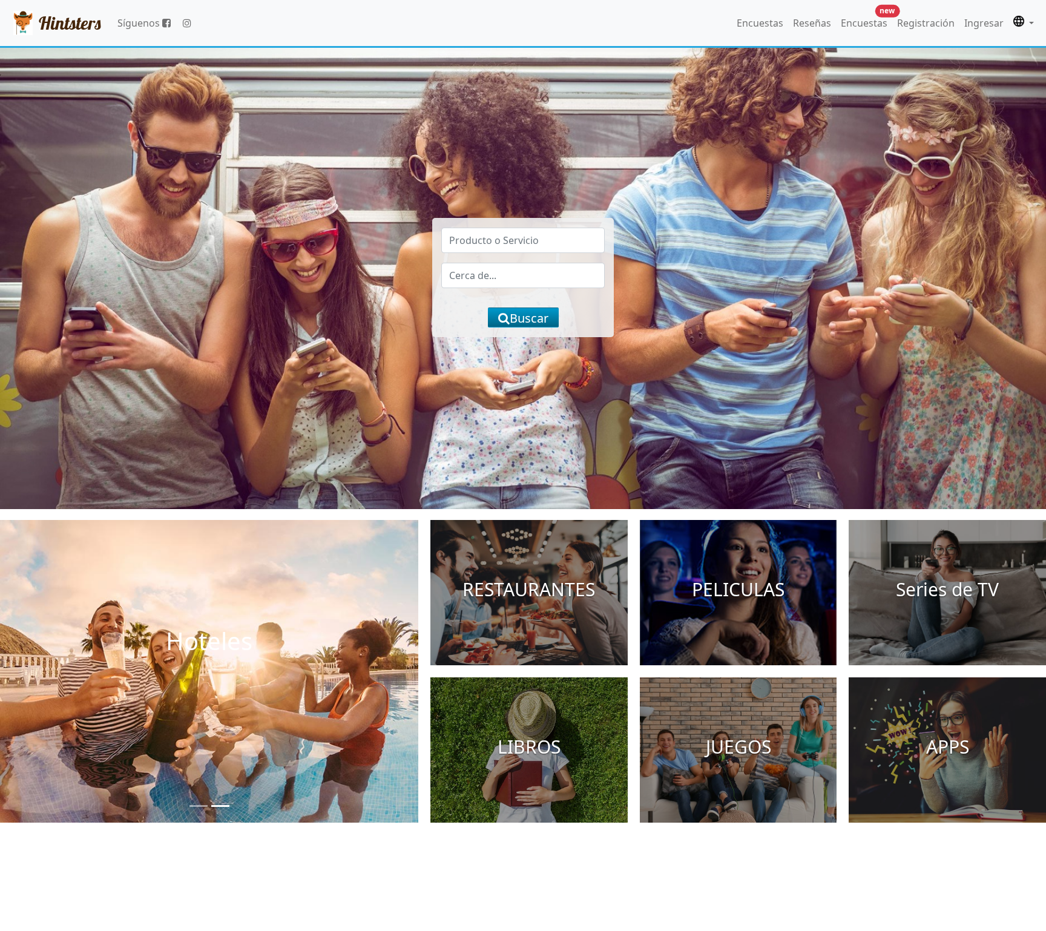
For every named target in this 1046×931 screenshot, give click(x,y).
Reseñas (812, 23)
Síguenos (139, 23)
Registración (926, 23)
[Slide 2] (220, 806)
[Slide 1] (198, 806)
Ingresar (984, 23)
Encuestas (760, 23)
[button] (1023, 23)
